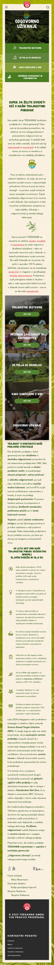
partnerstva (19, 244)
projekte (41, 240)
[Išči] (47, 7)
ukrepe (32, 240)
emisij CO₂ (14, 271)
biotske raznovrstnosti (21, 275)
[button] (6, 7)
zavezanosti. (33, 291)
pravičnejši (28, 147)
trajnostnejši (14, 147)
